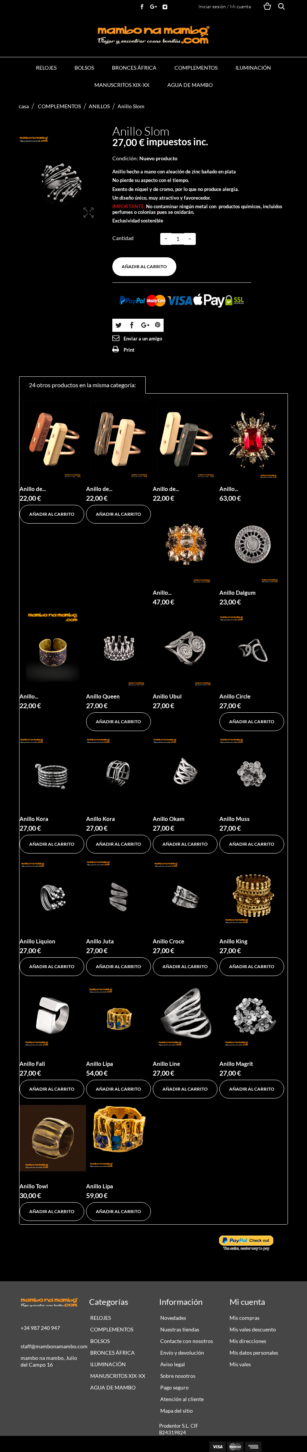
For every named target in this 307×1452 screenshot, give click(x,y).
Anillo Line (166, 1063)
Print (129, 350)
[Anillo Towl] (52, 1137)
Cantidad (123, 238)
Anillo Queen (103, 696)
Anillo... (228, 488)
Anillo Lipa (99, 1063)
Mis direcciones (248, 1341)
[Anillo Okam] (186, 770)
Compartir (131, 325)
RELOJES (46, 67)
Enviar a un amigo (143, 339)
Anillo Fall (32, 1063)
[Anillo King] (252, 893)
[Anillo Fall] (52, 1015)
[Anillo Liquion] (52, 893)
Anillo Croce (168, 941)
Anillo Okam (169, 818)
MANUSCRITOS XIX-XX (121, 85)
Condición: (125, 158)
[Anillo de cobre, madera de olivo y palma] (119, 440)
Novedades (172, 1318)
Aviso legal (172, 1364)
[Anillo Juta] (119, 893)
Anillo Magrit (236, 1063)
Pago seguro (174, 1387)
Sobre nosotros (177, 1376)
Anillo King (233, 941)
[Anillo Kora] (52, 770)
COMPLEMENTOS (196, 67)
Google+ (145, 325)
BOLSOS (84, 67)
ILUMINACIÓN (253, 67)
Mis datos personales (254, 1352)
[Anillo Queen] (119, 648)
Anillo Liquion (37, 941)
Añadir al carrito (144, 266)
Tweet (118, 325)
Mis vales (240, 1364)
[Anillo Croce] (186, 893)
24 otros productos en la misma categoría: (82, 384)
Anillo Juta (100, 941)
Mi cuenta (247, 1302)
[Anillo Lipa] (119, 1015)
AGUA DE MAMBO (190, 85)
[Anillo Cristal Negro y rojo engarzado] (252, 440)
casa (24, 106)
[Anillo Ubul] (186, 648)
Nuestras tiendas (179, 1329)
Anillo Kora (33, 818)
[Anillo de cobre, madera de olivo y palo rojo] (52, 440)
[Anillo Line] (186, 1015)
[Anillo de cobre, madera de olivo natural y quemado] (186, 440)
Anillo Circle (234, 696)
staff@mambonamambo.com (54, 1346)
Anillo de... (32, 488)
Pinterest (158, 325)
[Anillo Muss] (252, 770)
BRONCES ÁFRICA (134, 67)
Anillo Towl (33, 1186)
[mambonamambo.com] (153, 35)
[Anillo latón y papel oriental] (52, 648)
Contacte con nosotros (186, 1341)
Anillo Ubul (167, 696)
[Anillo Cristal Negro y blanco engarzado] (186, 544)
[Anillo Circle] (252, 648)
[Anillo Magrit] (252, 1015)
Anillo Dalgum (237, 592)
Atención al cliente (181, 1399)
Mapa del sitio (176, 1410)
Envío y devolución (181, 1352)
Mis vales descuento (253, 1329)
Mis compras (244, 1318)
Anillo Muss (234, 818)
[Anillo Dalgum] (252, 544)
